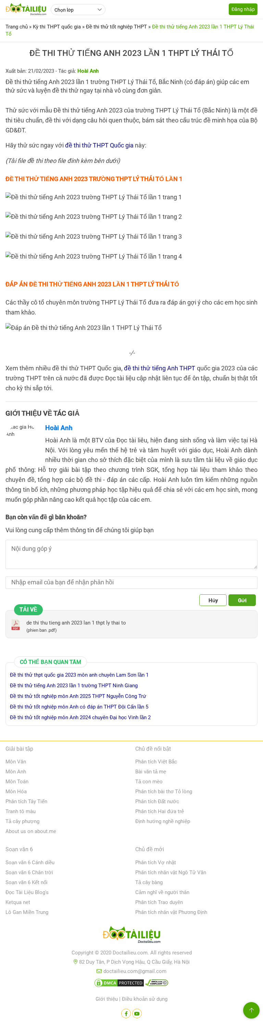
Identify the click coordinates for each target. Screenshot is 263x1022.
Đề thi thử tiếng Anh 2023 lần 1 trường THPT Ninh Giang (74, 685)
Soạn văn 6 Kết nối (26, 882)
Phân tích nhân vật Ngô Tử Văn (170, 872)
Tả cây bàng (149, 882)
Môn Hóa (16, 791)
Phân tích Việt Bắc (156, 762)
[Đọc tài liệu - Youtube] (137, 1013)
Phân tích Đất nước (157, 801)
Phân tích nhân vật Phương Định (171, 912)
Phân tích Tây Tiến (26, 801)
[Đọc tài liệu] (126, 1013)
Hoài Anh (59, 428)
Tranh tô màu (20, 811)
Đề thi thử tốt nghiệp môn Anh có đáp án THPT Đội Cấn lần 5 (79, 707)
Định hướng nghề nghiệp (162, 821)
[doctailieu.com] (131, 936)
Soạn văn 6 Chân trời (29, 872)
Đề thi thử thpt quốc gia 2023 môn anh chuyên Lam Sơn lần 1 (79, 675)
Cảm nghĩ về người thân (162, 892)
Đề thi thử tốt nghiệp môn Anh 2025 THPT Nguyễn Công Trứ (78, 696)
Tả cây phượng (22, 821)
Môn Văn (15, 762)
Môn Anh (15, 772)
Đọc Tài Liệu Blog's (27, 892)
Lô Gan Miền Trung (26, 912)
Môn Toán (16, 782)
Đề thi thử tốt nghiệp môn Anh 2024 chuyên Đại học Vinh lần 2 (80, 717)
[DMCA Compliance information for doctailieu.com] (156, 984)
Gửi (242, 600)
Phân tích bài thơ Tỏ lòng (163, 791)
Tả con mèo (149, 782)
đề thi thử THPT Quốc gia (99, 145)
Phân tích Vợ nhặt (155, 862)
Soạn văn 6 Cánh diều (29, 862)
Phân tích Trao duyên (159, 902)
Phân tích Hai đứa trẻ (159, 811)
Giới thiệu (107, 999)
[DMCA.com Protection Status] (119, 984)
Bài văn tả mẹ (150, 772)
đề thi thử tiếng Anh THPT (160, 368)
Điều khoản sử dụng (144, 999)
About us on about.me (30, 831)
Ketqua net (17, 902)
